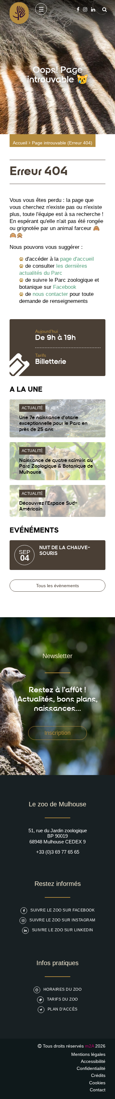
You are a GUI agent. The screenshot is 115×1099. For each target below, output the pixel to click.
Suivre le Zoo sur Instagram (62, 920)
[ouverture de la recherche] (102, 9)
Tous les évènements (57, 585)
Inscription (57, 733)
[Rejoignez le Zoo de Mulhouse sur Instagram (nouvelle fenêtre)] (85, 9)
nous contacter (50, 294)
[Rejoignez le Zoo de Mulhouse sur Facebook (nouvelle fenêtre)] (78, 9)
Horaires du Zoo (62, 989)
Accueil (20, 142)
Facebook (64, 287)
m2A (89, 1046)
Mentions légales (88, 1054)
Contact (97, 1089)
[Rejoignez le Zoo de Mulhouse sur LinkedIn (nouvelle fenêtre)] (93, 9)
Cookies (97, 1082)
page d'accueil (77, 259)
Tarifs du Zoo (62, 999)
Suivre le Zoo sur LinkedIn (62, 930)
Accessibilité (93, 1061)
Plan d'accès (63, 1009)
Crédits (98, 1075)
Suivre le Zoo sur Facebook (62, 910)
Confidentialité (91, 1068)
